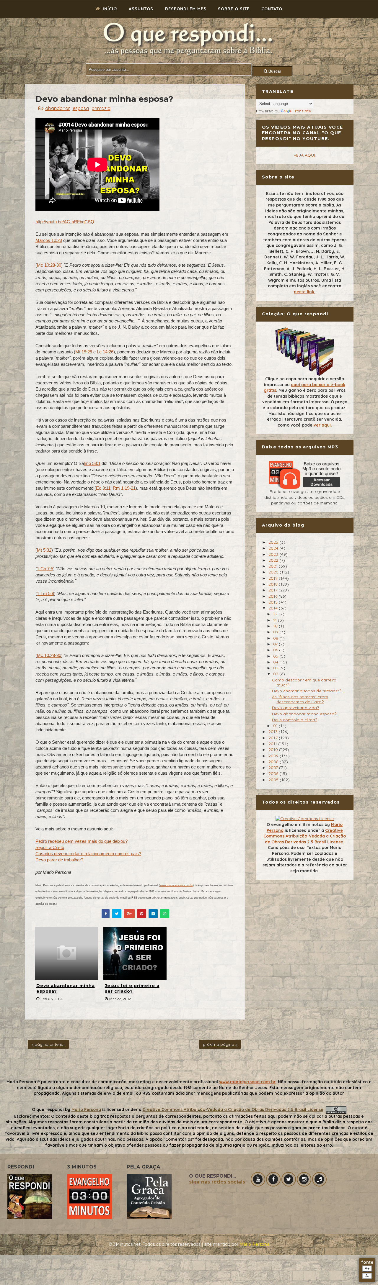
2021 (273, 566)
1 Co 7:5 (45, 568)
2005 (274, 779)
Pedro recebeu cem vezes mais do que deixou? (81, 841)
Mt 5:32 (44, 550)
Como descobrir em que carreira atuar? (304, 682)
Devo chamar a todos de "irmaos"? (306, 691)
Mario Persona (86, 1109)
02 (276, 673)
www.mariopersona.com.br (176, 885)
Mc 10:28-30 (49, 265)
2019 (273, 578)
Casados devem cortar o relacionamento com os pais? (88, 853)
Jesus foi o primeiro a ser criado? (132, 988)
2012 (273, 737)
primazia (101, 108)
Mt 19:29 (83, 351)
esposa (81, 108)
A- (367, 1276)
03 (276, 668)
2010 (273, 749)
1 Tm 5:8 (45, 593)
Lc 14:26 (105, 351)
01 (276, 725)
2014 (273, 608)
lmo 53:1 (92, 463)
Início (109, 9)
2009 (274, 755)
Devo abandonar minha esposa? (65, 988)
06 (276, 650)
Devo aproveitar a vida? (295, 707)
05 (276, 656)
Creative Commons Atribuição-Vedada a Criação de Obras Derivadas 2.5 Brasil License (304, 836)
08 (276, 638)
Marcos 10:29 (48, 240)
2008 (274, 761)
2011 (273, 743)
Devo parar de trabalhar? (59, 859)
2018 (273, 584)
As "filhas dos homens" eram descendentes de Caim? (300, 699)
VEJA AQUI (304, 155)
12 (275, 614)
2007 (273, 767)
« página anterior (48, 1044)
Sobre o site (234, 9)
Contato (271, 9)
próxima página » (220, 1044)
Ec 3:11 (103, 488)
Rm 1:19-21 (124, 488)
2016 (273, 596)
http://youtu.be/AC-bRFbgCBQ (64, 221)
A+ (367, 1268)
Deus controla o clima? (294, 719)
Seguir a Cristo (49, 847)
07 (276, 644)
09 (276, 632)
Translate (302, 111)
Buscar (274, 71)
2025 (273, 542)
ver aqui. (323, 425)
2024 (273, 548)
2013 (273, 731)
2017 (273, 590)
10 (276, 626)
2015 (273, 602)
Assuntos (141, 9)
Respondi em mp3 (185, 9)
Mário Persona (254, 1244)
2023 (273, 554)
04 (276, 662)
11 (275, 620)
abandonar (57, 108)
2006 (273, 773)
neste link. (304, 291)
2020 (274, 572)
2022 (273, 560)
